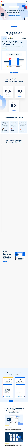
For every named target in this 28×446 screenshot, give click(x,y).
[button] (26, 1)
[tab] (4, 38)
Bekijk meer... (7, 126)
